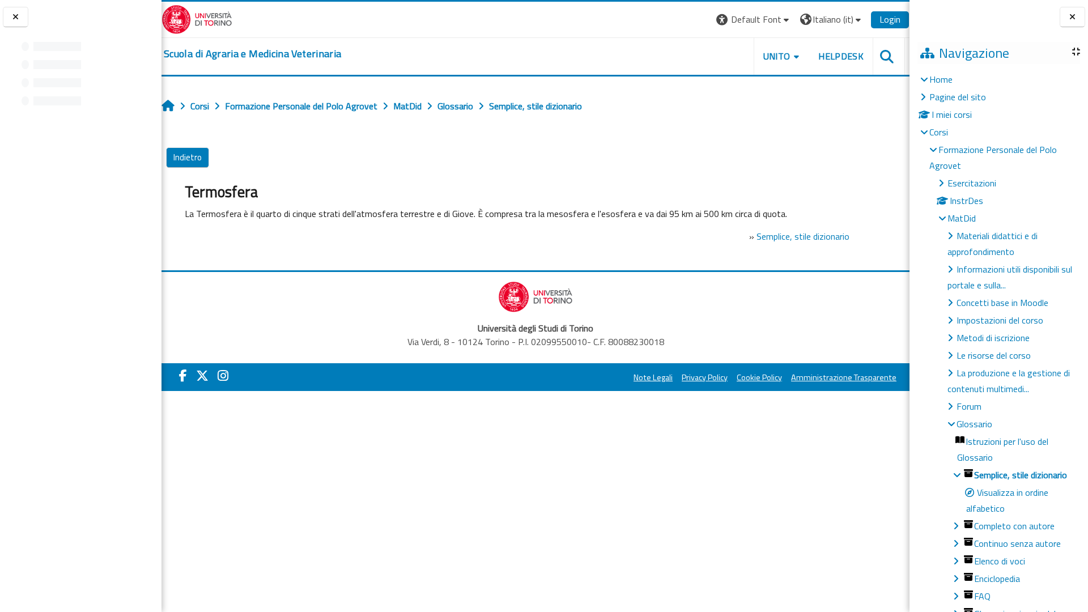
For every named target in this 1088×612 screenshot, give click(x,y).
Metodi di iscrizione (993, 338)
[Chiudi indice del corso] (15, 17)
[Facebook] (183, 375)
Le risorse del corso (994, 355)
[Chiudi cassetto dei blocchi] (1072, 17)
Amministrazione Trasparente (843, 377)
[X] (202, 375)
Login (889, 19)
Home (941, 79)
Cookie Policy (759, 377)
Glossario (974, 424)
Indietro (187, 157)
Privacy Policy (705, 377)
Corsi (938, 132)
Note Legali (653, 377)
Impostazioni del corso (1000, 320)
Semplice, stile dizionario (802, 236)
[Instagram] (223, 375)
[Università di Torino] (197, 18)
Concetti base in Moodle (1002, 302)
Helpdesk (841, 56)
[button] (754, 19)
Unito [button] (776, 56)
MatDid (961, 218)
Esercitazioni (971, 183)
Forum (969, 406)
